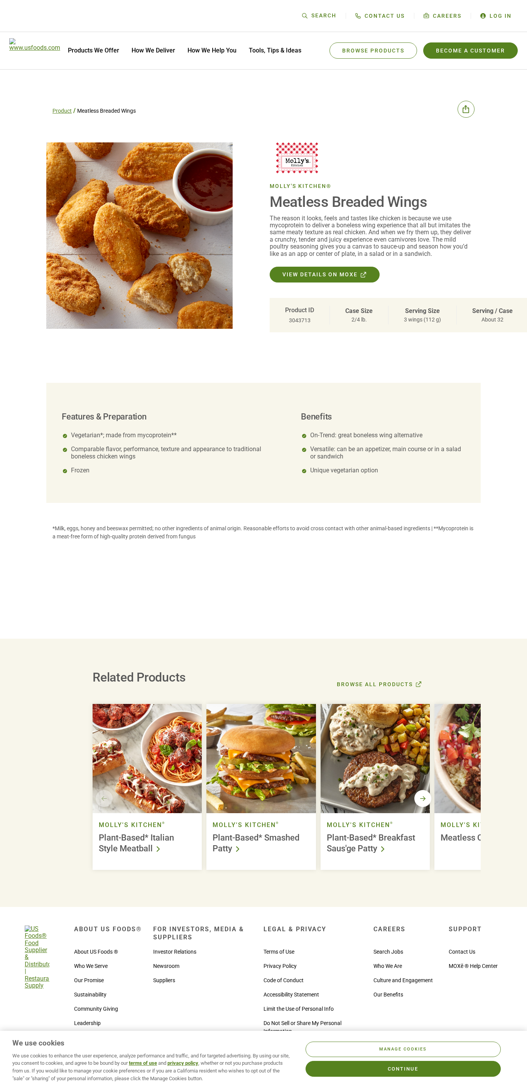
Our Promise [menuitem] (89, 980)
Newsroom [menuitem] (166, 966)
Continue (403, 1069)
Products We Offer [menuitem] (93, 50)
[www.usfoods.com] (34, 50)
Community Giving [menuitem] (96, 1009)
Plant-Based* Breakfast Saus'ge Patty (371, 843)
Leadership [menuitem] (87, 1023)
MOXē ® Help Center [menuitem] (473, 966)
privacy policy (182, 1063)
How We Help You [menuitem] (211, 50)
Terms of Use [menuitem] (279, 952)
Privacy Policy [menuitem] (280, 966)
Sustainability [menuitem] (90, 994)
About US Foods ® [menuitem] (96, 952)
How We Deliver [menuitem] (153, 50)
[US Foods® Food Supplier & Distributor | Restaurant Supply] (37, 985)
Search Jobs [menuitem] (388, 952)
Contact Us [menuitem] (462, 952)
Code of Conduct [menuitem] (284, 980)
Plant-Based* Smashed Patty (256, 843)
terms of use (143, 1063)
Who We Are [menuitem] (387, 966)
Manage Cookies (403, 1049)
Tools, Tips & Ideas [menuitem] (275, 50)
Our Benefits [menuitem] (388, 994)
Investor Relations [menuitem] (174, 952)
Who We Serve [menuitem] (91, 966)
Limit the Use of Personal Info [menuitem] (299, 1009)
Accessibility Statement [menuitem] (291, 994)
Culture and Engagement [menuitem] (403, 980)
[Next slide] (422, 798)
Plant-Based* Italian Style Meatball (136, 843)
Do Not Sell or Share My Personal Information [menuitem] (302, 1027)
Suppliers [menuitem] (164, 980)
